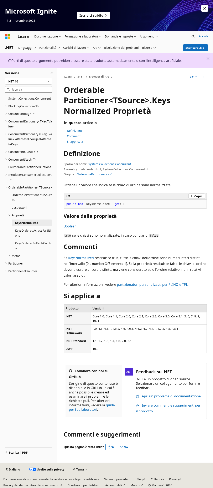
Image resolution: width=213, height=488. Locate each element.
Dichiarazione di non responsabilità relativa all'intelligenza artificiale (51, 479)
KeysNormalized (81, 258)
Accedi (203, 36)
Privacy (174, 479)
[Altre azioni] (203, 77)
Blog (139, 479)
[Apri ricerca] (193, 36)
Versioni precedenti (117, 479)
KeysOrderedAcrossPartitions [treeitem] (33, 233)
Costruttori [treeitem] (19, 208)
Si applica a (75, 142)
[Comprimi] (51, 73)
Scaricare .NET (196, 48)
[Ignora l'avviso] (204, 8)
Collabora (157, 479)
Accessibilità (114, 485)
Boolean (70, 226)
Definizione (75, 131)
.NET (80, 77)
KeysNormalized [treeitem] (26, 223)
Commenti (74, 136)
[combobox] (28, 81)
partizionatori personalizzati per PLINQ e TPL (152, 284)
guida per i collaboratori (92, 407)
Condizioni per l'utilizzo (84, 485)
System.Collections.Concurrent (109, 164)
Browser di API (99, 77)
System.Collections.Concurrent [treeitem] (29, 98)
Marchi (135, 485)
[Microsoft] (7, 36)
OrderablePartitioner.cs (93, 174)
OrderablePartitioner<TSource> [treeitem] (32, 197)
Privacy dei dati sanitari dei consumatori (31, 485)
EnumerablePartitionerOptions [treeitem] (29, 167)
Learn (68, 77)
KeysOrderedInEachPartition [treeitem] (33, 245)
